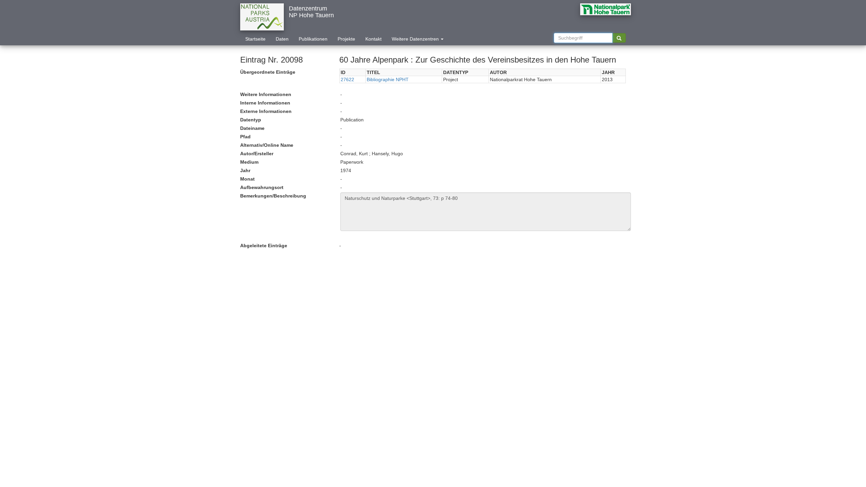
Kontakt (373, 39)
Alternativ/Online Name (266, 145)
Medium (249, 162)
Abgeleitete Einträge (263, 245)
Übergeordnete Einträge (267, 72)
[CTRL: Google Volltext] (619, 38)
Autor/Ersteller (256, 153)
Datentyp (250, 119)
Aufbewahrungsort (261, 187)
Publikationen (313, 39)
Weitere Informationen (265, 94)
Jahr (245, 170)
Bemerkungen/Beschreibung (273, 196)
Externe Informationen (266, 111)
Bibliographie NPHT (388, 79)
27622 (347, 79)
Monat (247, 179)
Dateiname (252, 128)
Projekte (346, 39)
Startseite (255, 39)
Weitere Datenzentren (416, 39)
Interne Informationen (265, 103)
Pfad (245, 136)
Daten (282, 39)
